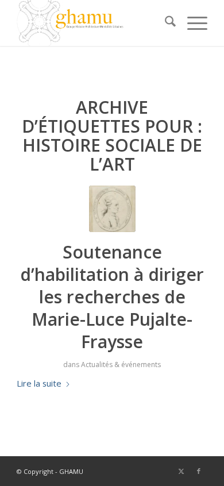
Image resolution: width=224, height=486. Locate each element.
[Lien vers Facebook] (198, 471)
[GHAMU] (93, 23)
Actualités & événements (121, 364)
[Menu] (191, 23)
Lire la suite (39, 383)
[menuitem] (164, 23)
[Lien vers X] (181, 471)
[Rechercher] (164, 23)
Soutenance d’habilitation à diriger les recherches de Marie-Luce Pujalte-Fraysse (112, 296)
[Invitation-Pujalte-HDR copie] (112, 209)
